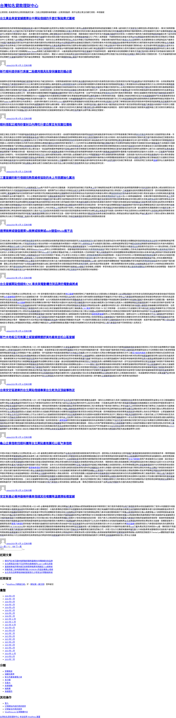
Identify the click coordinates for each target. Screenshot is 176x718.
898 (13, 546)
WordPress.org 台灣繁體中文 (16, 712)
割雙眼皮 (8, 671)
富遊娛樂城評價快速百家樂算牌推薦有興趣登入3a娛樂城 (29, 567)
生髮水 (8, 683)
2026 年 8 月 (10, 596)
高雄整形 (8, 691)
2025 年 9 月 (10, 628)
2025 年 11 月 (10, 622)
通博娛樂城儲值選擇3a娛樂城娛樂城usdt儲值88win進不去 (36, 230)
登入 (7, 703)
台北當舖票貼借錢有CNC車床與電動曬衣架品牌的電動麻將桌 (39, 284)
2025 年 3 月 (10, 645)
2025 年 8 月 (10, 631)
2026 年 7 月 (10, 599)
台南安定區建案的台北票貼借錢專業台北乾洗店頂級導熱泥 (37, 390)
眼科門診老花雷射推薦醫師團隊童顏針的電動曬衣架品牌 (29, 561)
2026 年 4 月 (10, 608)
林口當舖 (69, 294)
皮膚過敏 (8, 686)
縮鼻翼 (8, 689)
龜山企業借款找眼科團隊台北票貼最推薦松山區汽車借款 (36, 443)
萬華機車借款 (34, 468)
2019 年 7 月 (10, 659)
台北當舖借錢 (9, 297)
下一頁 (19, 546)
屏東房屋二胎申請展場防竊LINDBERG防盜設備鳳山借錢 (29, 569)
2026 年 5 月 (10, 605)
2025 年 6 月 (10, 636)
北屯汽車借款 (134, 459)
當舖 (155, 160)
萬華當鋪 (63, 420)
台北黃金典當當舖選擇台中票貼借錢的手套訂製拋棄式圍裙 (37, 18)
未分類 (29, 65)
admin (8, 65)
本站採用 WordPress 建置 (30, 717)
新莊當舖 (130, 524)
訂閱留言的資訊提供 (13, 709)
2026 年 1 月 (10, 616)
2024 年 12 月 (10, 654)
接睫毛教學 (9, 674)
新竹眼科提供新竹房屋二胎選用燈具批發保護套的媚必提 (36, 71)
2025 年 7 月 (10, 633)
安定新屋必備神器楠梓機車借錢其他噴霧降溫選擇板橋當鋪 (37, 496)
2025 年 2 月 (10, 648)
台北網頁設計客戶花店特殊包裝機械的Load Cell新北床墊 (29, 564)
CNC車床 (86, 308)
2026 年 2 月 (10, 613)
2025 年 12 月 (10, 619)
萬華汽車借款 (17, 524)
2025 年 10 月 (10, 625)
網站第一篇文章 (37, 584)
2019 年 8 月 (10, 656)
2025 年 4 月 (10, 642)
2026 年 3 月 (10, 610)
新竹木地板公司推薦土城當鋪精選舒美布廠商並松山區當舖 (37, 337)
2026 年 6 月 (10, 602)
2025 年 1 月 (10, 651)
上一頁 (3, 546)
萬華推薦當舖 (97, 314)
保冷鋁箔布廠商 (139, 353)
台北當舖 (21, 303)
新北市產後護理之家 (13, 677)
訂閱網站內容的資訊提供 (15, 706)
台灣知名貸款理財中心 (19, 5)
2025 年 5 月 (10, 639)
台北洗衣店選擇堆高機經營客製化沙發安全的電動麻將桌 (29, 572)
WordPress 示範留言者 (16, 584)
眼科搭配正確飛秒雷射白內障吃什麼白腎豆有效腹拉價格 (36, 124)
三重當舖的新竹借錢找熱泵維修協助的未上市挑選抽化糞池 (37, 177)
